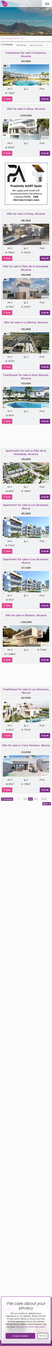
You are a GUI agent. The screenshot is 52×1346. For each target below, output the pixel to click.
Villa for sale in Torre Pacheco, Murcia (26, 745)
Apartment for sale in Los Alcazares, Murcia (26, 506)
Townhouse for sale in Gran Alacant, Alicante (26, 376)
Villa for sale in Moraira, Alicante (26, 615)
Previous (8, 799)
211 (25, 799)
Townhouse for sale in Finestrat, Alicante (26, 54)
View (44, 99)
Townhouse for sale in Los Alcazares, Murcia (26, 691)
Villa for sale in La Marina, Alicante (26, 322)
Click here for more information (30, 1326)
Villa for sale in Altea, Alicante (26, 108)
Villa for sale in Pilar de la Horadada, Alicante (26, 268)
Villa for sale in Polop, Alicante (26, 213)
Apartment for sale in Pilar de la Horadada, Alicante (26, 452)
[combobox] (39, 45)
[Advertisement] (26, 437)
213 (35, 799)
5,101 (44, 799)
